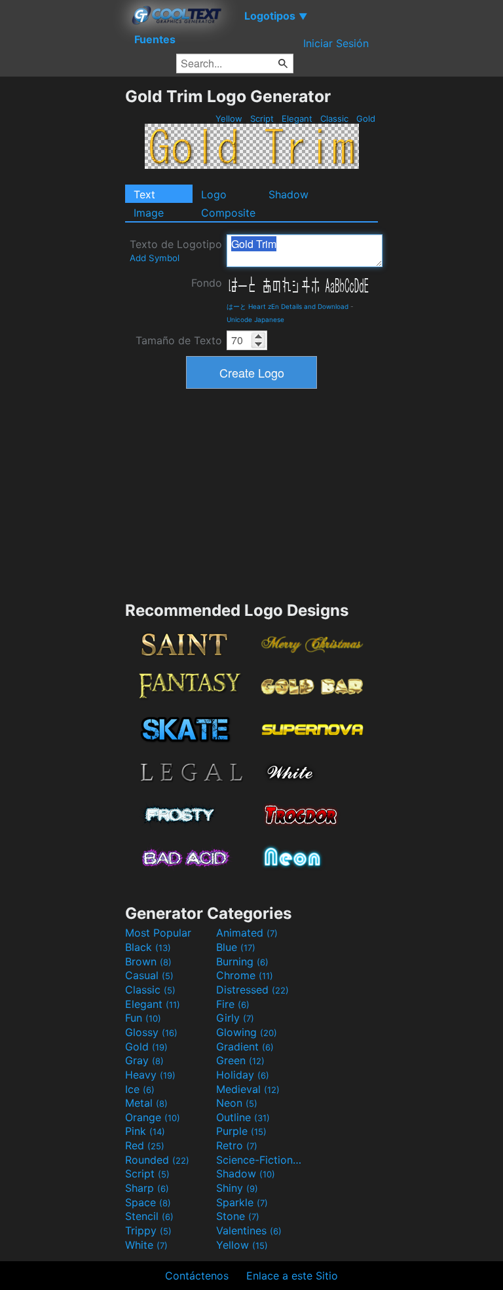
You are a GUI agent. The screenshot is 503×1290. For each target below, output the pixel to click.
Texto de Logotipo (176, 250)
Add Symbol (154, 258)
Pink (145, 1131)
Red (144, 1145)
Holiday (242, 1074)
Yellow (229, 118)
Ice (140, 1089)
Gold (366, 118)
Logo (214, 194)
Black (148, 947)
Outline (243, 1117)
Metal (146, 1102)
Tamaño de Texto (179, 340)
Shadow (288, 194)
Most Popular (158, 932)
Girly (235, 1017)
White (146, 1244)
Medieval (248, 1089)
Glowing (246, 1032)
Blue (235, 947)
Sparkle (242, 1202)
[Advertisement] (62, 282)
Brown (148, 961)
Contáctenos (197, 1275)
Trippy (148, 1230)
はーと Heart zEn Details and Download (287, 306)
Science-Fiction (260, 1159)
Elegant (297, 118)
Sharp (147, 1187)
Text (144, 194)
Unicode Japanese (255, 319)
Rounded (157, 1159)
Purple (241, 1131)
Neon (236, 1102)
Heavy (150, 1074)
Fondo (206, 282)
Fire (233, 1004)
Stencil (149, 1216)
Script (262, 118)
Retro (236, 1145)
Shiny (237, 1187)
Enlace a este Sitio (292, 1275)
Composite (228, 212)
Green (240, 1060)
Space (148, 1202)
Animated (247, 932)
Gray (144, 1060)
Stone (237, 1216)
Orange (152, 1117)
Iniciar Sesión (336, 43)
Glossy (151, 1032)
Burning (242, 961)
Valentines (249, 1230)
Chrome (244, 975)
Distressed (252, 989)
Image (149, 212)
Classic (334, 118)
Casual (149, 975)
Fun (143, 1017)
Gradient (245, 1046)
